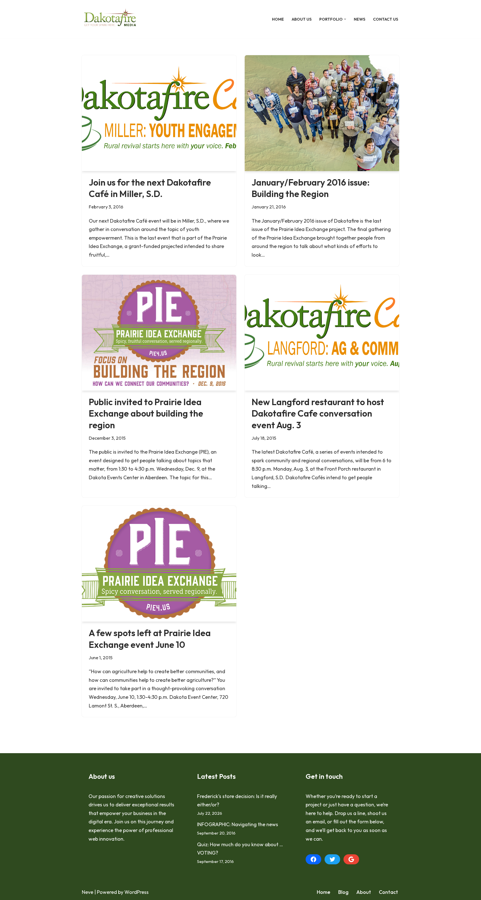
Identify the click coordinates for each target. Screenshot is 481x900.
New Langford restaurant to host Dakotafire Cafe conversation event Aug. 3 (318, 413)
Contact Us (385, 19)
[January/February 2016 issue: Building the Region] (322, 113)
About (363, 892)
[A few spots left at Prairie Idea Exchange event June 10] (159, 564)
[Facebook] (313, 859)
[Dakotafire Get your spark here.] (110, 19)
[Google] (351, 859)
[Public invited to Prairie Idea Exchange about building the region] (159, 333)
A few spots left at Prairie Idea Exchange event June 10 (150, 638)
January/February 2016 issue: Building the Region (311, 188)
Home (278, 19)
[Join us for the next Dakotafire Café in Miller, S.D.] (159, 113)
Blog (343, 892)
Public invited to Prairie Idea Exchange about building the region (146, 413)
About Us (301, 19)
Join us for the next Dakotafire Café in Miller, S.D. (150, 188)
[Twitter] (332, 859)
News (359, 19)
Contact (388, 892)
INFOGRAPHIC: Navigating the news (237, 824)
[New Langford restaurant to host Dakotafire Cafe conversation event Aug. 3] (322, 333)
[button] (345, 19)
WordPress (136, 892)
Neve (87, 892)
